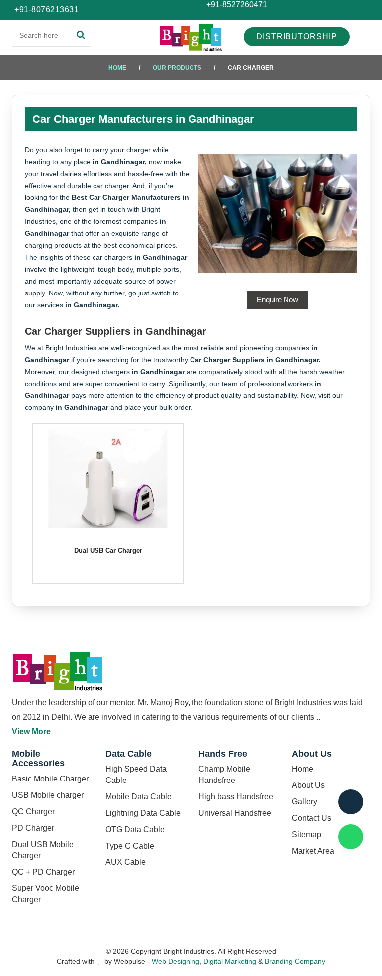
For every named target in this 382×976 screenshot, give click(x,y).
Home (117, 67)
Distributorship (296, 36)
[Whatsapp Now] (350, 836)
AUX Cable (125, 862)
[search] (81, 35)
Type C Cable (129, 846)
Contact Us (311, 818)
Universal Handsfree (234, 813)
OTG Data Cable (135, 829)
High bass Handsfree (235, 796)
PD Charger (33, 828)
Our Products (177, 67)
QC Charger (33, 811)
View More (31, 731)
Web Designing (175, 961)
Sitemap (306, 834)
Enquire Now (277, 299)
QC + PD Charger (43, 872)
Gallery (304, 801)
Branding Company (295, 961)
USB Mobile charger (48, 795)
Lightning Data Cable (143, 813)
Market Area (313, 851)
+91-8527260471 (235, 4)
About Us (308, 785)
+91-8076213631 (46, 9)
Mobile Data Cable (138, 796)
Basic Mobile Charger (50, 779)
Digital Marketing (229, 961)
